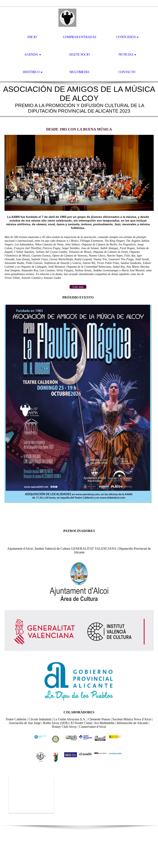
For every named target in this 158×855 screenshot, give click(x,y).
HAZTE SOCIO (79, 54)
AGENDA (31, 54)
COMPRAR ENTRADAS (79, 37)
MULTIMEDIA (79, 72)
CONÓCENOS (126, 37)
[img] (79, 17)
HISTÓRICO (31, 72)
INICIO (32, 37)
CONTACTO (127, 72)
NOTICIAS (125, 54)
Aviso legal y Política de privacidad (79, 834)
